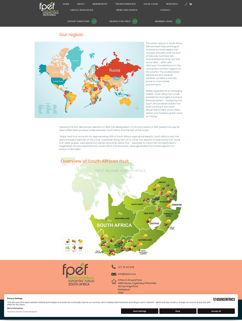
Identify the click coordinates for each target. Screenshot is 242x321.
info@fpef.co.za (127, 274)
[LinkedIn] (190, 4)
